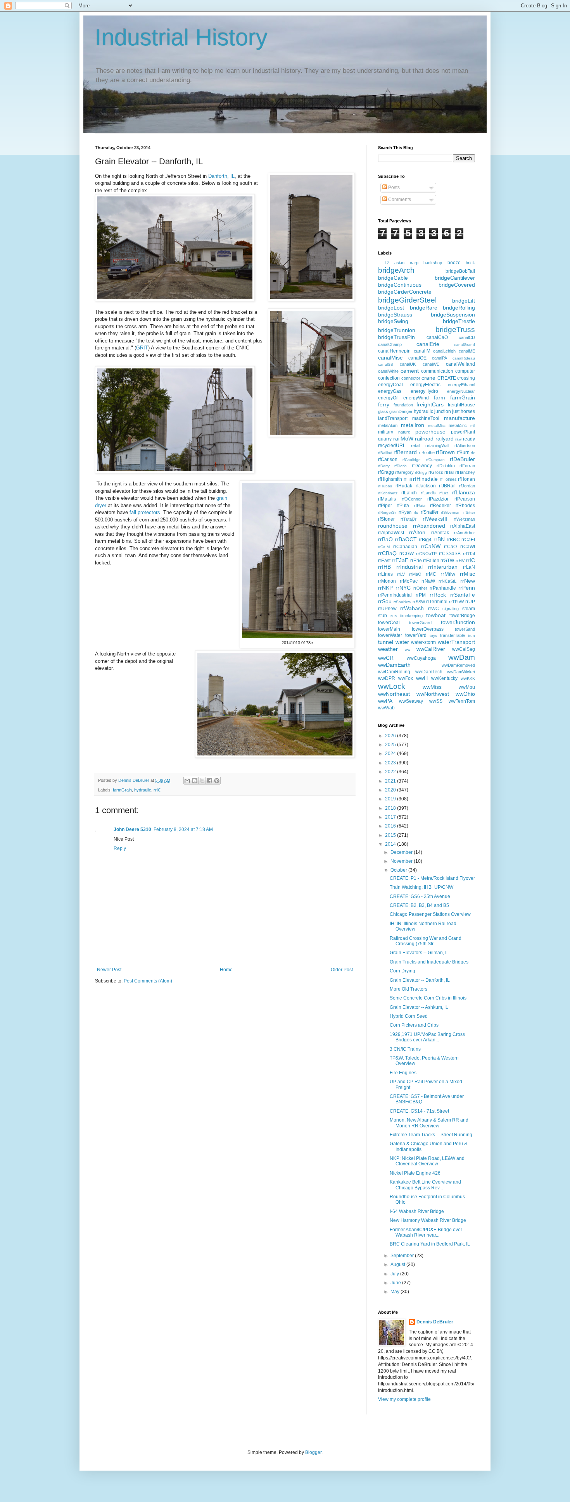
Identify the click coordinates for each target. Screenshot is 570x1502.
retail (415, 445)
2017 (391, 817)
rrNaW (428, 581)
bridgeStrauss (395, 314)
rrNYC (403, 588)
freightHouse (461, 405)
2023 (391, 763)
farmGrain (122, 790)
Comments (399, 199)
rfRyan (405, 512)
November (402, 861)
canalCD (467, 337)
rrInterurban (443, 567)
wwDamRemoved (458, 665)
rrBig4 (425, 539)
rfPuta (403, 505)
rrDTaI (469, 553)
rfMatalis (387, 499)
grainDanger (401, 411)
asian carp (406, 262)
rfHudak (404, 486)
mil (472, 425)
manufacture (459, 418)
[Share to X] (202, 781)
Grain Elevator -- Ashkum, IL (419, 1007)
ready (469, 439)
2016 (391, 826)
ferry (383, 404)
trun (471, 635)
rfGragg (386, 472)
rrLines (385, 574)
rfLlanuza (463, 492)
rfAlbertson (464, 445)
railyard (444, 438)
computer (465, 371)
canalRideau (464, 358)
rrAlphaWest (391, 532)
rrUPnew (387, 608)
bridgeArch (396, 270)
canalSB (385, 364)
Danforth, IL (221, 176)
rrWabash (412, 608)
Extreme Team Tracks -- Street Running (431, 1134)
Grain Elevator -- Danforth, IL (420, 980)
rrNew (467, 581)
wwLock (391, 686)
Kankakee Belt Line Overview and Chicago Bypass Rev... (425, 1184)
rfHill (408, 479)
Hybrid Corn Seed (409, 1016)
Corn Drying (402, 971)
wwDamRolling (394, 671)
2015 (391, 835)
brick (470, 262)
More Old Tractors (408, 989)
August (398, 1264)
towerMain (389, 629)
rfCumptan (435, 460)
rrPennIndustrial (395, 595)
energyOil (388, 398)
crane (428, 378)
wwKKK (468, 678)
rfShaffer (430, 512)
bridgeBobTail (460, 271)
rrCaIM (384, 547)
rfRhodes (465, 505)
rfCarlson (387, 459)
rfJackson (426, 486)
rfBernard (405, 452)
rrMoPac (409, 581)
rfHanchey (465, 472)
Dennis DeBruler (434, 1322)
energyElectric (425, 384)
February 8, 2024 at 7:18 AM (183, 829)
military (385, 432)
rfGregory (404, 472)
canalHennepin (394, 351)
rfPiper (385, 505)
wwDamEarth (394, 665)
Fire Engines (403, 1072)
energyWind (416, 398)
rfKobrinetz (387, 493)
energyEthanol (461, 384)
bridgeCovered (457, 285)
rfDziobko (446, 465)
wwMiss (432, 687)
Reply (120, 848)
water (402, 642)
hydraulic (142, 790)
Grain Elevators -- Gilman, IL (419, 952)
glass (383, 411)
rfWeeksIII (435, 519)
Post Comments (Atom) (148, 981)
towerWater (390, 635)
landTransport (393, 418)
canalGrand (464, 344)
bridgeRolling (459, 308)
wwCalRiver (430, 649)
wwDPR (386, 678)
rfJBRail (447, 486)
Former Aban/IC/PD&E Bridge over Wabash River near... (426, 1232)
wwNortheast (394, 694)
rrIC (157, 790)
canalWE (431, 364)
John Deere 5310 (132, 829)
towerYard (416, 635)
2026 (391, 735)
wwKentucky (444, 678)
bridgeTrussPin (396, 337)
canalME (467, 351)
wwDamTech (428, 671)
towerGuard (420, 622)
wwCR (386, 658)
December (402, 852)
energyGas (389, 391)
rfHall (449, 472)
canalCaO (437, 337)
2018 (391, 808)
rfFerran (467, 465)
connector (410, 378)
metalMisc (437, 425)
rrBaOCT (406, 539)
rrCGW (406, 553)
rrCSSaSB (450, 553)
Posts (393, 187)
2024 (391, 753)
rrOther (420, 588)
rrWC (433, 608)
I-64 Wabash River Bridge (417, 1211)
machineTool (425, 418)
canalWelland (460, 364)
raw (458, 439)
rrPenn (466, 588)
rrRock (438, 595)
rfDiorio (400, 466)
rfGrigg (421, 472)
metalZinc (458, 425)
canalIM (422, 351)
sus (393, 616)
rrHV (460, 560)
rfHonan (466, 479)
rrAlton (417, 532)
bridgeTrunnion (396, 330)
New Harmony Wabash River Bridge (428, 1220)
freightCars (430, 404)
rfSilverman (451, 512)
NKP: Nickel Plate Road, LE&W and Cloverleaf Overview (427, 1161)
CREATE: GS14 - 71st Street (419, 1111)
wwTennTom (462, 701)
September (402, 1255)
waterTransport (456, 642)
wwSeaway (411, 701)
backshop (432, 262)
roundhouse (393, 526)
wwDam (461, 657)
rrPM (421, 595)
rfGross (435, 472)
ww (407, 649)
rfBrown (445, 452)
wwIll (422, 678)
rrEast (384, 560)
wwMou (467, 687)
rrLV (401, 574)
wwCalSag (463, 649)
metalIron (412, 425)
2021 (391, 781)
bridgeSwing (393, 321)
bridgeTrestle (459, 321)
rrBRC (453, 539)
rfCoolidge (411, 460)
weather (388, 649)
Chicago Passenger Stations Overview (430, 914)
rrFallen (431, 560)
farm (439, 397)
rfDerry (384, 466)
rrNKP (385, 588)
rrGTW (447, 560)
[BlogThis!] (195, 781)
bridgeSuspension (453, 314)
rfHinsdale (425, 479)
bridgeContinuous (399, 285)
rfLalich (409, 493)
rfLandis (428, 492)
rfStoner (386, 519)
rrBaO (385, 539)
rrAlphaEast (462, 526)
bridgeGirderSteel (407, 300)
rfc (473, 453)
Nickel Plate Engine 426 (415, 1173)
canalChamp (390, 344)
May (395, 1291)
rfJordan (467, 485)
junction (442, 411)
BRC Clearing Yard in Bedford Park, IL (430, 1244)
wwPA (385, 701)
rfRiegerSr (387, 512)
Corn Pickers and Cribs (414, 1025)
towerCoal (389, 622)
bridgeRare (423, 308)
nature (404, 432)
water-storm (423, 642)
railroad (424, 438)
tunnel (385, 642)
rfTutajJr (408, 519)
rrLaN (469, 567)
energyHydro (424, 391)
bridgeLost (391, 308)
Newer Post (109, 969)
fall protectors (145, 512)
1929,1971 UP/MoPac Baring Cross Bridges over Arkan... (427, 1037)
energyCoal (390, 384)
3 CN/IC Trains (405, 1049)
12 (387, 263)
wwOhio (465, 694)
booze (454, 262)
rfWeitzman (464, 519)
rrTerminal (436, 601)
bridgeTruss (455, 329)
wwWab (386, 708)
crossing (466, 378)
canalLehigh (444, 351)
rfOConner (412, 499)
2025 (391, 744)
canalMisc (390, 357)
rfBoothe (427, 452)
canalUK (408, 364)
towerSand (465, 629)
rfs (416, 512)
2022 (391, 771)
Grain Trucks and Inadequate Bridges (429, 962)
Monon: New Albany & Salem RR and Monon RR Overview (429, 1122)
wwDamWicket (461, 671)
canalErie (427, 344)
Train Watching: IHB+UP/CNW (421, 887)
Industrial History (181, 37)
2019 (391, 799)
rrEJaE (400, 560)
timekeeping (411, 615)
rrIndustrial (409, 567)
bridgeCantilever (455, 278)
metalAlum (387, 425)
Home (226, 969)
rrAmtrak (440, 532)
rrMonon (387, 581)
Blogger (313, 1452)
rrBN (439, 539)
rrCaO (450, 546)
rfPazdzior (438, 499)
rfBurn (463, 452)
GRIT (142, 348)
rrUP (470, 601)
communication (437, 371)
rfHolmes (448, 479)
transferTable (452, 635)
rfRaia (419, 505)
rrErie (416, 560)
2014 (391, 844)
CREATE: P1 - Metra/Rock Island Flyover (432, 878)
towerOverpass (428, 629)
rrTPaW (456, 601)
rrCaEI (468, 539)
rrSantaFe (462, 595)
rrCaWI (467, 546)
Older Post (342, 969)
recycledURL (392, 445)
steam (468, 608)
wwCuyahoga (421, 658)
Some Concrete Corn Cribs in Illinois (428, 998)
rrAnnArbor (464, 532)
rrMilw (447, 574)
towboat (436, 615)
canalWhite (388, 371)
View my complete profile (404, 1399)
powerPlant (463, 432)
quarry (385, 439)
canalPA (439, 358)
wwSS (435, 701)
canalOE (417, 358)
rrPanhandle (443, 588)
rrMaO (415, 574)
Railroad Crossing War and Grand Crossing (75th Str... (425, 941)
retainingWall (437, 445)
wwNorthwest (432, 694)
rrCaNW (430, 546)
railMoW (403, 438)
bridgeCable (393, 278)
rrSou (385, 601)
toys (433, 635)
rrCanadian (405, 546)
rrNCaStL (447, 581)
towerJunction (458, 622)
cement (410, 371)
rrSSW (419, 601)
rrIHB (384, 567)
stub (382, 615)
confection (389, 378)
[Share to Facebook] (209, 781)
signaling (450, 608)
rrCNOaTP (426, 553)
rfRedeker (440, 505)
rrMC (431, 574)
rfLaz (443, 493)
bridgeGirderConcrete (405, 292)
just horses (463, 411)
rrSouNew (402, 602)
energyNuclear (461, 391)
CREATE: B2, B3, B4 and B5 (419, 905)
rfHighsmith (390, 479)
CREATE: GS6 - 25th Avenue (420, 896)
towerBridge (462, 615)
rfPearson (464, 499)
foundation (403, 405)
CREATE (446, 378)
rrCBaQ (387, 553)
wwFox (405, 678)
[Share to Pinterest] (217, 781)
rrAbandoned (429, 526)
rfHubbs (385, 486)
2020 (391, 790)
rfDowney (422, 465)
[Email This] (187, 781)
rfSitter (469, 512)
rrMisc (467, 574)
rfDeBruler (462, 459)
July (395, 1274)
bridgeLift (463, 301)
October (399, 870)
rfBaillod (385, 453)
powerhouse (430, 431)
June (396, 1282)
